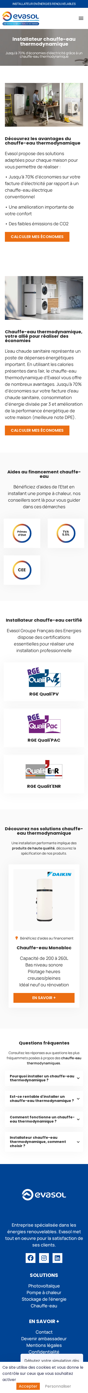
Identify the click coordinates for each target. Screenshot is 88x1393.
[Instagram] (44, 1258)
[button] (81, 18)
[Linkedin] (57, 1258)
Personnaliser (58, 1386)
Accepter (28, 1386)
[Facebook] (30, 1258)
